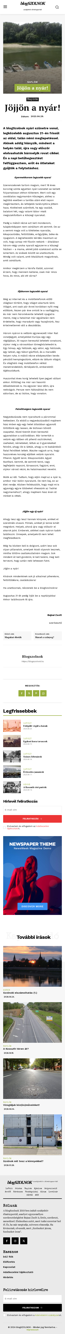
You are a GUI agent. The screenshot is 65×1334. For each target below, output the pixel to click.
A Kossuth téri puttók (35, 787)
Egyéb (6, 990)
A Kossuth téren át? (16, 1048)
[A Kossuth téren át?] (32, 1022)
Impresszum (32, 1330)
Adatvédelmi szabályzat (47, 1315)
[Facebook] (21, 693)
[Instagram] (15, 1240)
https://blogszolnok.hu (32, 661)
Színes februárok (32, 756)
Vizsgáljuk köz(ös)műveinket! (21, 1104)
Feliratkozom (30, 1308)
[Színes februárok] (12, 756)
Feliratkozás (30, 819)
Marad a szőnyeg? (44, 637)
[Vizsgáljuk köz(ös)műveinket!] (32, 1078)
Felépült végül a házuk (35, 725)
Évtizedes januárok (33, 771)
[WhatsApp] (43, 693)
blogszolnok (32, 656)
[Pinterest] (36, 693)
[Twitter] (29, 693)
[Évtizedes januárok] (12, 772)
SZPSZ (26, 785)
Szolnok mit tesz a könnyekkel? (23, 1161)
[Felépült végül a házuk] (12, 726)
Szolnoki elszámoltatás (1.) (20, 992)
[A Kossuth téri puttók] (12, 787)
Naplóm (32, 82)
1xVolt (27, 723)
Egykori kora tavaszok (35, 741)
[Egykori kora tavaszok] (12, 741)
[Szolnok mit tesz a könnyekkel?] (32, 1134)
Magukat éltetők (13, 637)
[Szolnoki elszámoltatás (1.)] (32, 966)
